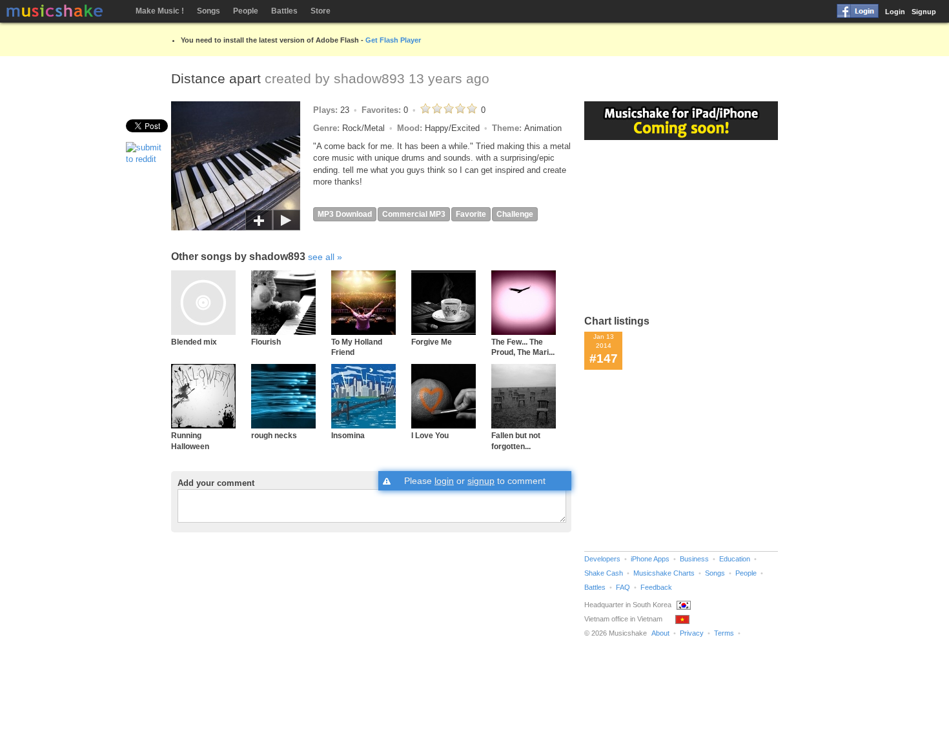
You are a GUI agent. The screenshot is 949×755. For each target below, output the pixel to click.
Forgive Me (431, 341)
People (245, 10)
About (660, 633)
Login (895, 11)
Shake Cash (603, 573)
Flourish (266, 341)
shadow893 (369, 78)
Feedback (656, 587)
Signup (924, 11)
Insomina (348, 435)
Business (694, 559)
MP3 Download (345, 214)
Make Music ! (160, 10)
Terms (724, 633)
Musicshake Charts (664, 573)
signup (481, 481)
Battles (284, 10)
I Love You (430, 435)
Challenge (514, 214)
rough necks (274, 435)
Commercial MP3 (413, 214)
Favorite (471, 214)
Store (321, 10)
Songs (208, 10)
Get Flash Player (393, 40)
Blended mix (194, 341)
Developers (602, 559)
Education (734, 559)
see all (321, 257)
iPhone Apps (650, 559)
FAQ (623, 587)
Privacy (692, 633)
